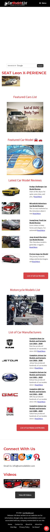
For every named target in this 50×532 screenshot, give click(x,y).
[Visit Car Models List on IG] (7, 455)
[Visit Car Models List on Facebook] (14, 455)
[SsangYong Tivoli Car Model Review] (11, 220)
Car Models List (28, 513)
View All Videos (25, 495)
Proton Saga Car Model (38, 254)
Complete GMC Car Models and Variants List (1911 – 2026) (37, 391)
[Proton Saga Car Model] (11, 254)
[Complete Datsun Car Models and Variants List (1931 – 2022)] (10, 372)
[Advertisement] (25, 35)
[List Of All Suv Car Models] (25, 103)
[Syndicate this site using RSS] (21, 455)
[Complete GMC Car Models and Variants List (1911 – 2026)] (10, 389)
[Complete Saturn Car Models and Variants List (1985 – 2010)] (10, 406)
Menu (44, 3)
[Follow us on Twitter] (29, 455)
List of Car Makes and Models (32, 428)
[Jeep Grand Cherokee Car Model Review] (11, 237)
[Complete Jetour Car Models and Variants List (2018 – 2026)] (10, 355)
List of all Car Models (36, 276)
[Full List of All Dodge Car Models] (13, 480)
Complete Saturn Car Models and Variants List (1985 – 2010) (37, 408)
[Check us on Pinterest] (36, 455)
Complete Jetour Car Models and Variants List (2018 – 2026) (37, 357)
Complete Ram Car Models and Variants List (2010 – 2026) (37, 341)
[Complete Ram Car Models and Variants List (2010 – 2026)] (10, 339)
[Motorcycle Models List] (25, 296)
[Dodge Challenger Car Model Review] (11, 187)
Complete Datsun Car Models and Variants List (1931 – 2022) (37, 374)
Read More (38, 197)
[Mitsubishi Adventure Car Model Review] (11, 203)
